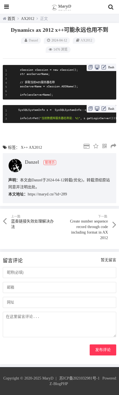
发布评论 (103, 350)
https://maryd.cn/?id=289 (47, 194)
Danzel (33, 40)
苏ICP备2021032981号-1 (79, 378)
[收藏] (94, 147)
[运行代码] (97, 67)
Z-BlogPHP (59, 384)
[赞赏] (85, 147)
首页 (11, 19)
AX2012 (27, 19)
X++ (24, 147)
